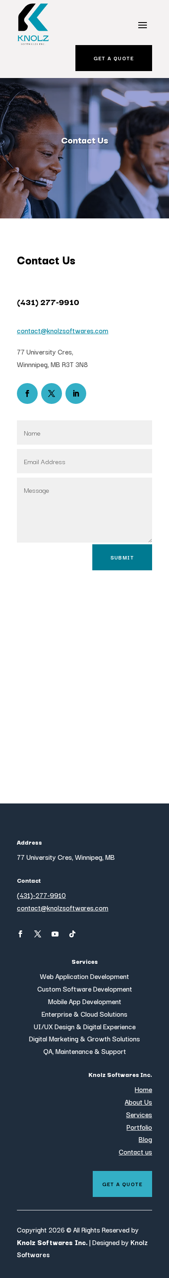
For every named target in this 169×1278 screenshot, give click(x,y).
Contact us (135, 1151)
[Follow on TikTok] (72, 934)
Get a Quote (114, 58)
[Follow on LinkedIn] (75, 393)
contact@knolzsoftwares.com (62, 330)
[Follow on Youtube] (55, 934)
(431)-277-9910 (41, 895)
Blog (145, 1139)
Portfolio (139, 1127)
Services (139, 1114)
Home (143, 1089)
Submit (122, 557)
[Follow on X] (51, 393)
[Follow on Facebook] (27, 393)
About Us (138, 1101)
